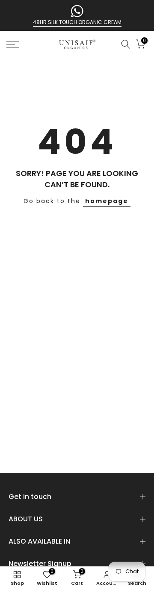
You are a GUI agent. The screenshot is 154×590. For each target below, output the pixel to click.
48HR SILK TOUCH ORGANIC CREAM (77, 22)
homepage (106, 201)
